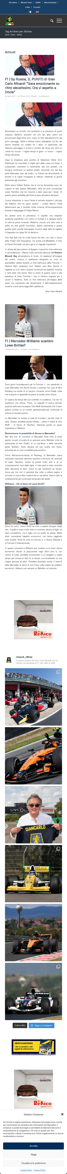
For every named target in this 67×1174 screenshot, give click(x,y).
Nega (33, 1154)
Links (27, 7)
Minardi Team (26, 2)
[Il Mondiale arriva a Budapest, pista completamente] (33, 991)
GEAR (38, 2)
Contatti (37, 7)
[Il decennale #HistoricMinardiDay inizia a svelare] (33, 697)
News (24, 349)
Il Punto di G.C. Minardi (28, 96)
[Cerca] (50, 20)
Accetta (33, 1146)
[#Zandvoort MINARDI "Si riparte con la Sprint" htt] (33, 814)
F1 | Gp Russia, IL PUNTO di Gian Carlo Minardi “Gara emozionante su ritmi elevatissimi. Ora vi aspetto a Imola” (32, 85)
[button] (62, 1114)
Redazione (45, 96)
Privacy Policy (39, 1170)
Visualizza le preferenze (33, 1163)
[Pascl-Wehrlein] (29, 320)
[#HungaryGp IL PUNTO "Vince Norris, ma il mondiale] (33, 932)
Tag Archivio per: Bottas (18, 31)
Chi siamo (13, 2)
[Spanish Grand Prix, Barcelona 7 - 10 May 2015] (29, 65)
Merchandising (50, 2)
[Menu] (57, 20)
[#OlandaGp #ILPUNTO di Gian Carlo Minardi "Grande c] (33, 756)
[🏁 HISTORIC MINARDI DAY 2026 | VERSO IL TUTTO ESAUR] (33, 873)
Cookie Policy (26, 1170)
